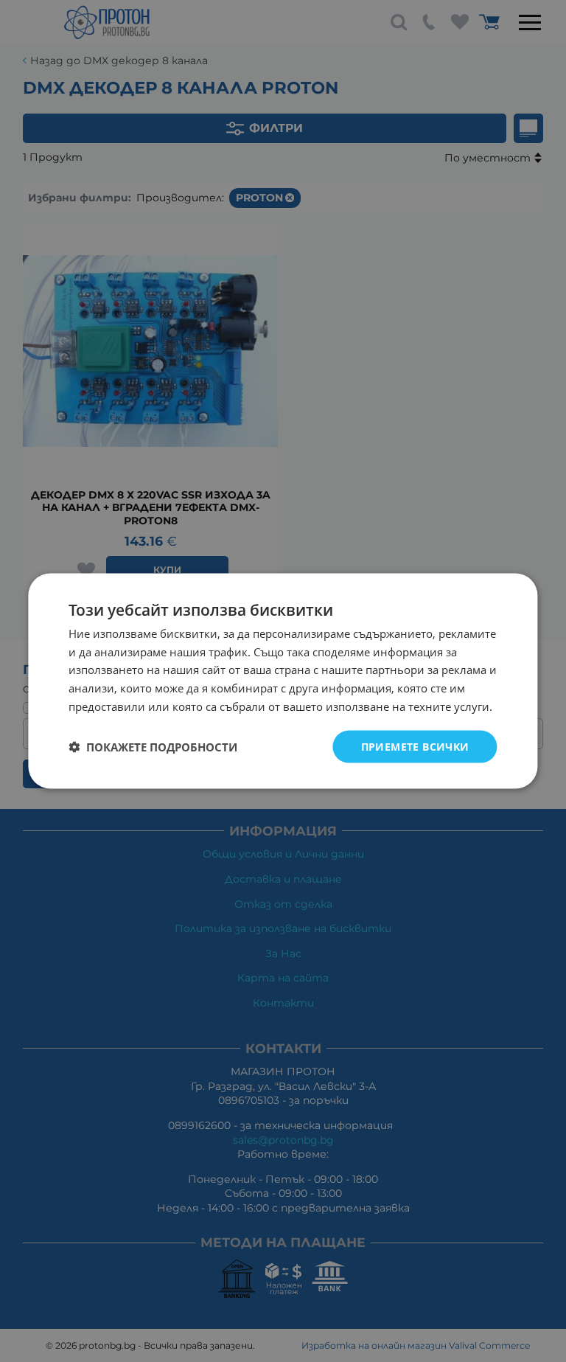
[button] (153, 747)
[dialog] (282, 681)
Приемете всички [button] (415, 746)
